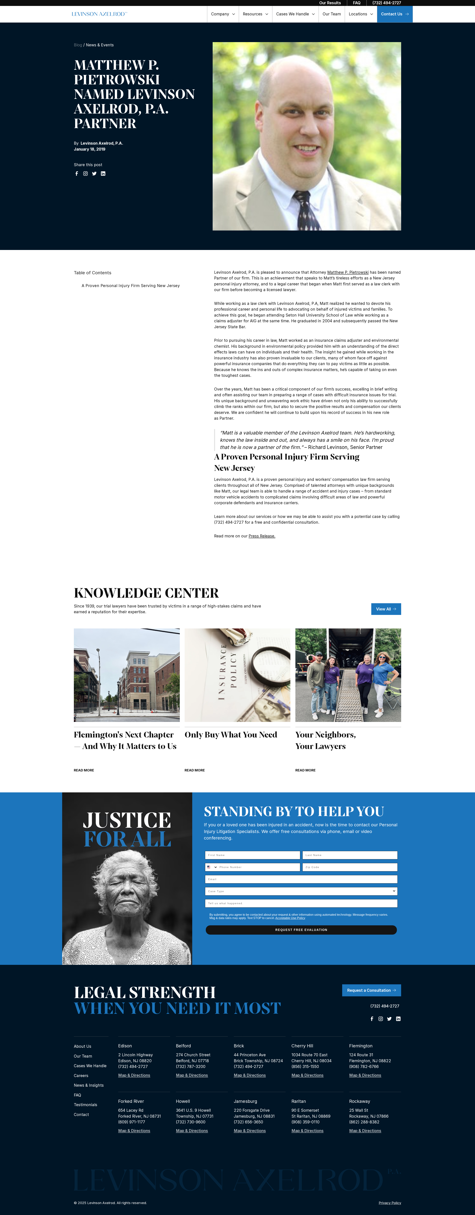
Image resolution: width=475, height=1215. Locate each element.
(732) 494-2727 (133, 1066)
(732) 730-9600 (190, 1122)
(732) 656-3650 (248, 1122)
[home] (100, 14)
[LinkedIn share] (103, 174)
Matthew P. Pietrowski (348, 272)
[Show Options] (394, 891)
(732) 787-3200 (190, 1066)
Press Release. (262, 536)
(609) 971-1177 (131, 1122)
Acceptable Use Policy (290, 918)
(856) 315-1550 (305, 1066)
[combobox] (211, 867)
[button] (223, 14)
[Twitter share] (94, 174)
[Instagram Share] (86, 174)
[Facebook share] (77, 174)
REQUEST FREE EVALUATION (301, 929)
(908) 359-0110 (305, 1122)
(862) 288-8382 (364, 1122)
